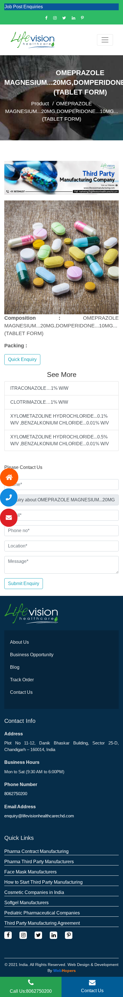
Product (40, 103)
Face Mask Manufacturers (30, 871)
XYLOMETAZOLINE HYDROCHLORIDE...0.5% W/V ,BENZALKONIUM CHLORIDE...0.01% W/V (59, 440)
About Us (19, 642)
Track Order (22, 679)
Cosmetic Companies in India (34, 892)
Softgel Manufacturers (26, 902)
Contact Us (21, 692)
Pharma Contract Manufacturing (36, 851)
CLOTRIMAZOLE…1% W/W (39, 402)
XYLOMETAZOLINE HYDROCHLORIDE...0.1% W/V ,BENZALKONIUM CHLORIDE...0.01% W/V (59, 419)
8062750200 (15, 793)
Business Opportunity (31, 654)
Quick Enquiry (22, 359)
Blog (14, 667)
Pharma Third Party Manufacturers (39, 861)
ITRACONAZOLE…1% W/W (39, 388)
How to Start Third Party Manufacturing (43, 882)
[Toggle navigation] (105, 40)
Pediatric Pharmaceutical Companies (42, 912)
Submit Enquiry (23, 583)
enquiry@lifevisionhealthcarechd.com (39, 815)
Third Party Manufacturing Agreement (42, 923)
